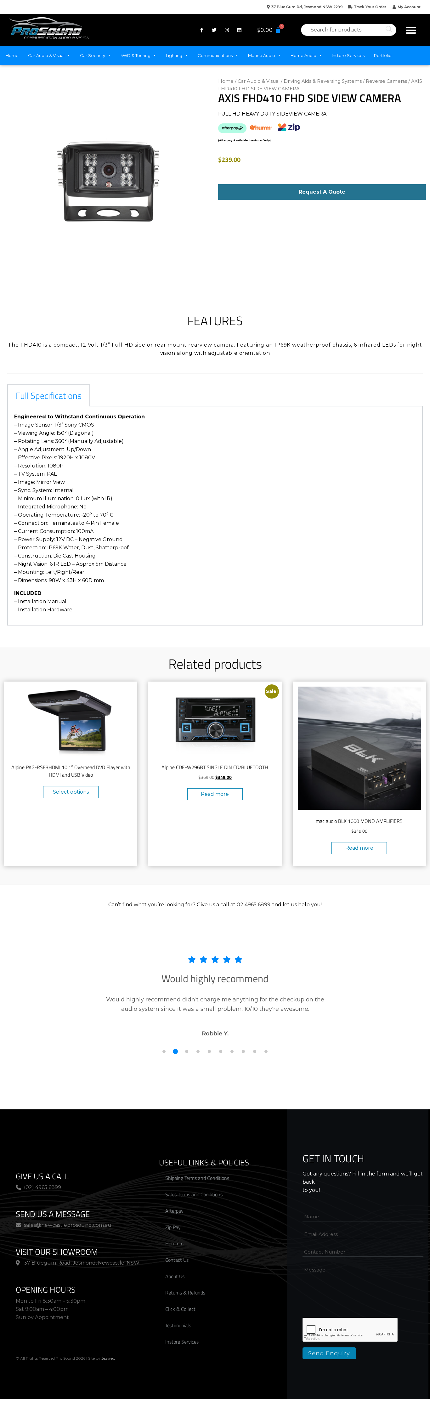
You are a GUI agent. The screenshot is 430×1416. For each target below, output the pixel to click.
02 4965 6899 (253, 905)
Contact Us (177, 1260)
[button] (411, 30)
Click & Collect (180, 1309)
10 (266, 1051)
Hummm (174, 1243)
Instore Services (348, 55)
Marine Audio (261, 55)
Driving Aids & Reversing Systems (323, 81)
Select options (71, 792)
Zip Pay (173, 1227)
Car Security (92, 55)
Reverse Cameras (386, 81)
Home (12, 55)
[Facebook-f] (201, 30)
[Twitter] (214, 30)
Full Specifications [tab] (49, 395)
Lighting (174, 55)
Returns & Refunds (185, 1292)
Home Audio (303, 55)
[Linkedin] (239, 30)
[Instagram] (226, 30)
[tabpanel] (215, 516)
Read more (215, 794)
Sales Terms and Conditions (194, 1194)
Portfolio (383, 55)
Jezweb (108, 1358)
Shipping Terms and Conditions (197, 1178)
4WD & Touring (135, 55)
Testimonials (178, 1325)
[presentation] (350, 1330)
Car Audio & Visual (46, 55)
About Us (174, 1276)
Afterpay (174, 1211)
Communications (215, 55)
